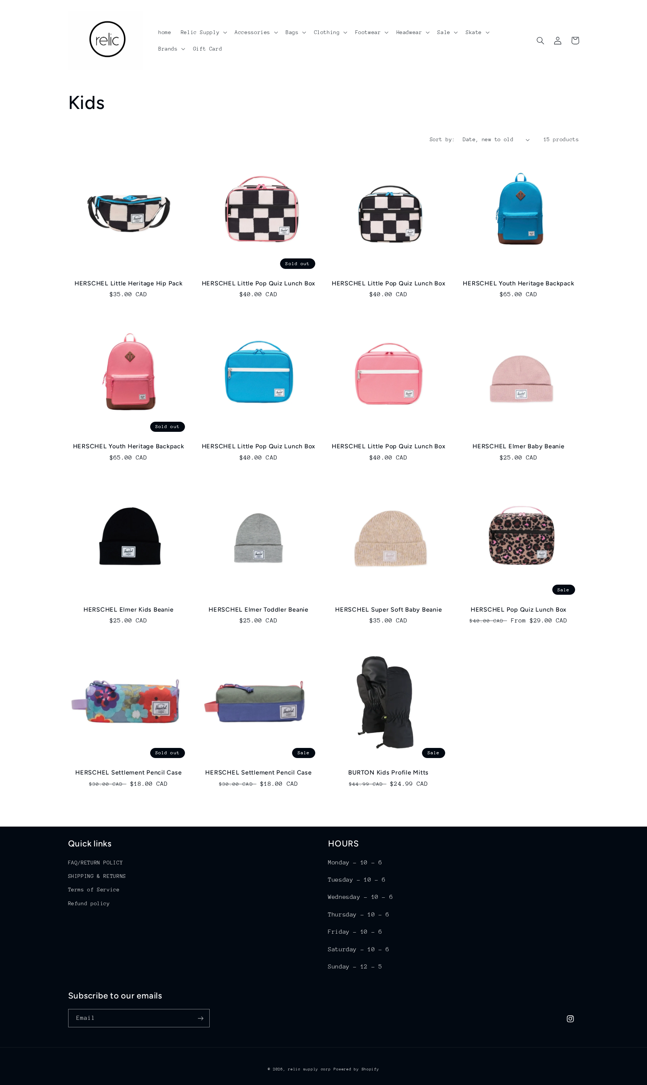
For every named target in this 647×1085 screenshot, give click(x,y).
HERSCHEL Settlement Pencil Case (128, 772)
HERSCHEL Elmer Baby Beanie (519, 446)
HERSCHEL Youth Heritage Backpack (518, 283)
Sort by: (442, 139)
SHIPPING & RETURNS (97, 876)
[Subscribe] (200, 1018)
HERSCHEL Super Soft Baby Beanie (388, 609)
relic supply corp (309, 1069)
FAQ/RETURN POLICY (95, 863)
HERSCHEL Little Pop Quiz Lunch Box (259, 283)
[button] (203, 32)
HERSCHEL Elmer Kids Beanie (128, 609)
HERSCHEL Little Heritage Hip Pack (129, 283)
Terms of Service (94, 889)
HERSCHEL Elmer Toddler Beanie (259, 609)
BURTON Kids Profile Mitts (388, 772)
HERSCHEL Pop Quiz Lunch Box (518, 609)
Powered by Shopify (356, 1069)
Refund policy (89, 903)
